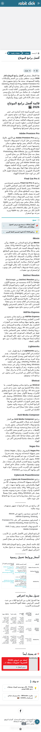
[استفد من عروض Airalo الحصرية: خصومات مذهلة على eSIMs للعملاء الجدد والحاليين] (20, 664)
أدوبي (17, 568)
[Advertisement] (20, 28)
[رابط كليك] (26, 3)
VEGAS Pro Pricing (9, 580)
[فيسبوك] (20, 710)
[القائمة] (39, 3)
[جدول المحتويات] (37, 721)
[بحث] (2, 3)
